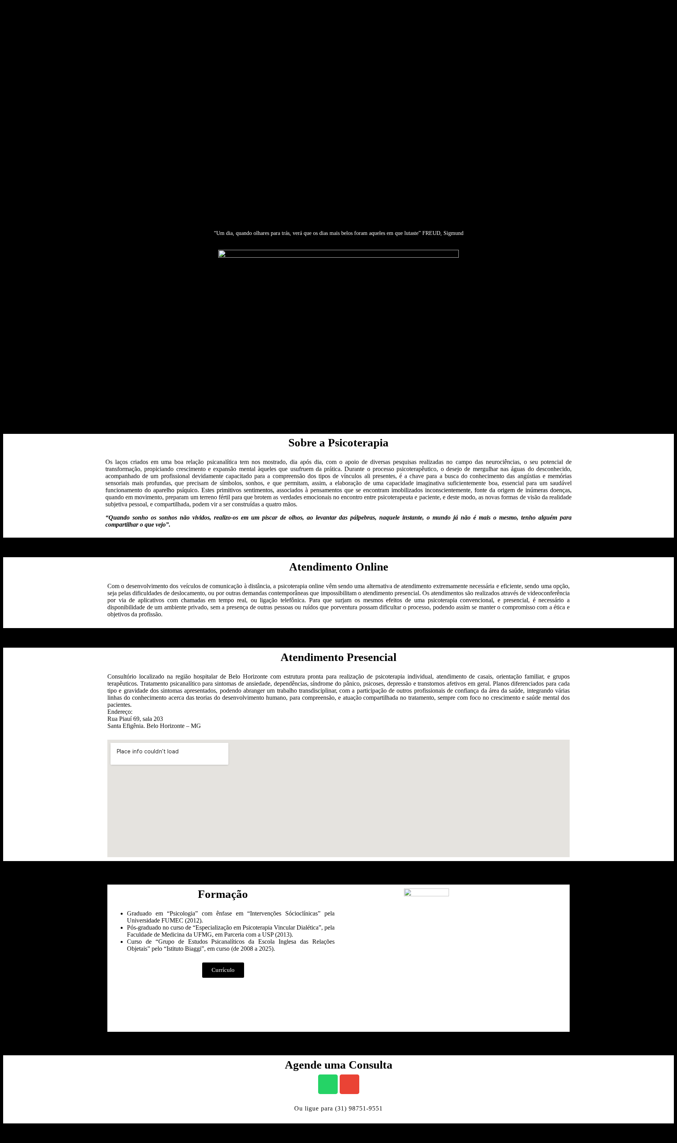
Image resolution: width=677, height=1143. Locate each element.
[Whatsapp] (328, 1084)
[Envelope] (349, 1084)
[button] (223, 970)
